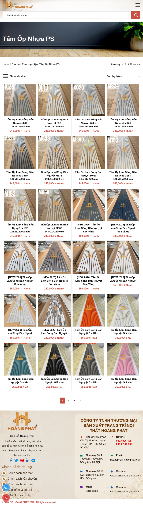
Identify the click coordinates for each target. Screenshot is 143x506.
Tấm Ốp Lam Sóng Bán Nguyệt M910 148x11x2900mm (88, 175)
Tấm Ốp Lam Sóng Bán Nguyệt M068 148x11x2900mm (54, 228)
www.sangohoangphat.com (123, 475)
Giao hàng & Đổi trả (20, 489)
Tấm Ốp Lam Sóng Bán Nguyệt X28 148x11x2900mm (20, 123)
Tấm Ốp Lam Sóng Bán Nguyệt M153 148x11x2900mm (123, 175)
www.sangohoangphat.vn (123, 491)
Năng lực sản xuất (19, 495)
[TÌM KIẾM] (135, 15)
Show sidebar (18, 76)
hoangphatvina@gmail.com (123, 459)
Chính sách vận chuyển (22, 478)
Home (6, 64)
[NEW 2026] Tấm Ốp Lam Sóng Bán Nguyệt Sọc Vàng (88, 228)
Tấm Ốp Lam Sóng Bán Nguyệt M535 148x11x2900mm (20, 175)
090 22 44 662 (124, 444)
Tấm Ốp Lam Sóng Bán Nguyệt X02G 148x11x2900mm (88, 123)
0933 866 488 (123, 441)
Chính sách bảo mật (20, 473)
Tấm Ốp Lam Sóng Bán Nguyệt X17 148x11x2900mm (54, 123)
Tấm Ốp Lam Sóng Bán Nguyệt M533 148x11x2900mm (54, 175)
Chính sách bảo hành (21, 484)
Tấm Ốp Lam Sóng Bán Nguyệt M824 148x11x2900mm (123, 123)
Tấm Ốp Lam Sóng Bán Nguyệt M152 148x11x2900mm (20, 228)
